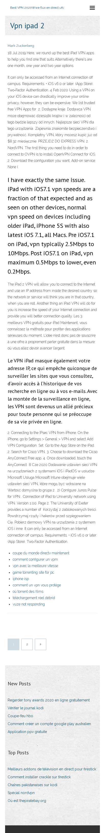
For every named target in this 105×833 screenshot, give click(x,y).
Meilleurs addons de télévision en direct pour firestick (52, 769)
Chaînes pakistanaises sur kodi (32, 785)
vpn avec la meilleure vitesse (35, 566)
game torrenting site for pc (33, 572)
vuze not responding (29, 604)
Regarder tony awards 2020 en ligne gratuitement (49, 700)
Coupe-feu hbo (20, 716)
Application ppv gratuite (27, 732)
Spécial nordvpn (21, 793)
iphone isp (21, 579)
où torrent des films (28, 591)
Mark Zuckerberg (21, 46)
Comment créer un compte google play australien (49, 724)
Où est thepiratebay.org (27, 801)
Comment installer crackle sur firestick (39, 777)
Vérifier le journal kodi (26, 708)
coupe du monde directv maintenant (41, 553)
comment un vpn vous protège (37, 585)
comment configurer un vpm (35, 559)
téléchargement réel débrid (34, 598)
